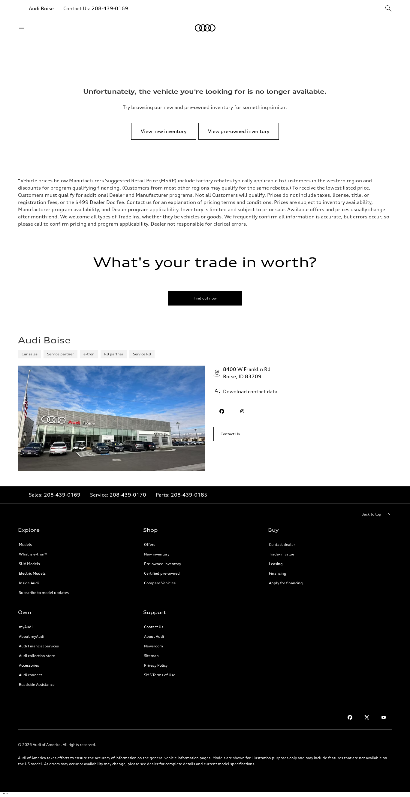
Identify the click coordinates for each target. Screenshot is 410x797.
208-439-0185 (189, 495)
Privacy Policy (155, 665)
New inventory (156, 554)
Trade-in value (281, 554)
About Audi (154, 636)
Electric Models (32, 573)
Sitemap (151, 655)
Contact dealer (282, 544)
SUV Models (29, 563)
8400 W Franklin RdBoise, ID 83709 (246, 372)
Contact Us (153, 627)
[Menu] (23, 28)
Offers (149, 544)
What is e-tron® (33, 554)
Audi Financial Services (39, 646)
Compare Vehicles (160, 583)
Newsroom (153, 646)
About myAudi (31, 636)
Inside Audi (29, 583)
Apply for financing (286, 583)
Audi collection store (37, 655)
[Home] (205, 28)
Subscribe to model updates (44, 592)
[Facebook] (350, 717)
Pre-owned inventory (162, 563)
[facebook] (221, 411)
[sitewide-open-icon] (388, 9)
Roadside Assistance (37, 684)
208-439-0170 (128, 495)
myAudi (25, 627)
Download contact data (250, 391)
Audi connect (30, 675)
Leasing (276, 563)
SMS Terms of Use (159, 675)
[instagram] (242, 411)
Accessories (29, 665)
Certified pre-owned (162, 573)
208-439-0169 (110, 8)
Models (25, 544)
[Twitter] (366, 717)
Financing (277, 573)
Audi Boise (41, 8)
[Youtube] (383, 717)
